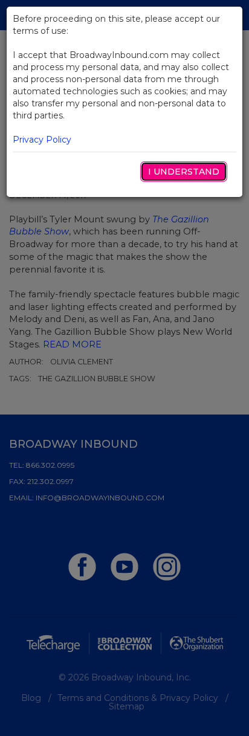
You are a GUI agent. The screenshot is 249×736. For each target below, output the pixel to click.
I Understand (183, 171)
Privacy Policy (42, 139)
